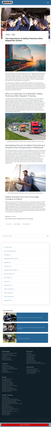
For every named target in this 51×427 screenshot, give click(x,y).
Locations (6, 266)
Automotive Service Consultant (7, 383)
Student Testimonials (8, 289)
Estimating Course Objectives (7, 410)
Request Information (25, 424)
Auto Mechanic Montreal (30, 357)
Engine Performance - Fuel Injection (8, 408)
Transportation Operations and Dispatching (9, 368)
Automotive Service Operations (7, 354)
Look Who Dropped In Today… (10, 270)
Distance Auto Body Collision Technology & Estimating (11, 400)
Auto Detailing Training (6, 380)
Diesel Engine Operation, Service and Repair (9, 399)
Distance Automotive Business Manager (9, 401)
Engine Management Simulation (7, 406)
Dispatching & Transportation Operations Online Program (12, 403)
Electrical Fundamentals (6, 405)
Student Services (7, 285)
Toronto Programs (8, 296)
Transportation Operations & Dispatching (9, 355)
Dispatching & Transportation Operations (33, 362)
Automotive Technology (6, 358)
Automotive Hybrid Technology (7, 382)
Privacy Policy (19, 420)
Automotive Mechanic (6, 365)
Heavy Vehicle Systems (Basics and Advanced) (10, 411)
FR (44, 2)
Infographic (6, 262)
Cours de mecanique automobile (32, 368)
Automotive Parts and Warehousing (8, 367)
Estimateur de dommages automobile (33, 371)
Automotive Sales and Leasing (7, 372)
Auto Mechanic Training (30, 360)
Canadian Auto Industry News (10, 258)
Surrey (13, 34)
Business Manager (5, 371)
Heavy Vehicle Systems (6, 412)
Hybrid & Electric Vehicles (6, 413)
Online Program (7, 277)
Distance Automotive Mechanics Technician (9, 402)
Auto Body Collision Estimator (7, 378)
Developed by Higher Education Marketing (42, 420)
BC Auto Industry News (9, 251)
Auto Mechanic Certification (31, 355)
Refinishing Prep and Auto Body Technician (9, 390)
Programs (6, 281)
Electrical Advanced (5, 404)
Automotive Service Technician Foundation (9, 353)
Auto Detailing (4, 356)
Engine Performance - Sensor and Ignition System (10, 409)
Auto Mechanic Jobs (29, 356)
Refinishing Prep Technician (7, 391)
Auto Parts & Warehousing (6, 381)
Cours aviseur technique (30, 373)
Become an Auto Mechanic (31, 361)
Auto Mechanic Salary (30, 358)
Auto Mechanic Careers (30, 354)
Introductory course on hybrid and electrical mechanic (36, 363)
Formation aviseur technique (31, 369)
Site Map (15, 420)
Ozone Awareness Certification (7, 360)
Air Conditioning (5, 396)
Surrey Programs (7, 292)
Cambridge (6, 254)
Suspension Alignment (6, 414)
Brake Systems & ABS (5, 397)
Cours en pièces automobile (31, 372)
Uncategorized (7, 300)
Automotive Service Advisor (7, 357)
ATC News (7, 34)
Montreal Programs (8, 273)
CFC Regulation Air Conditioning (7, 387)
